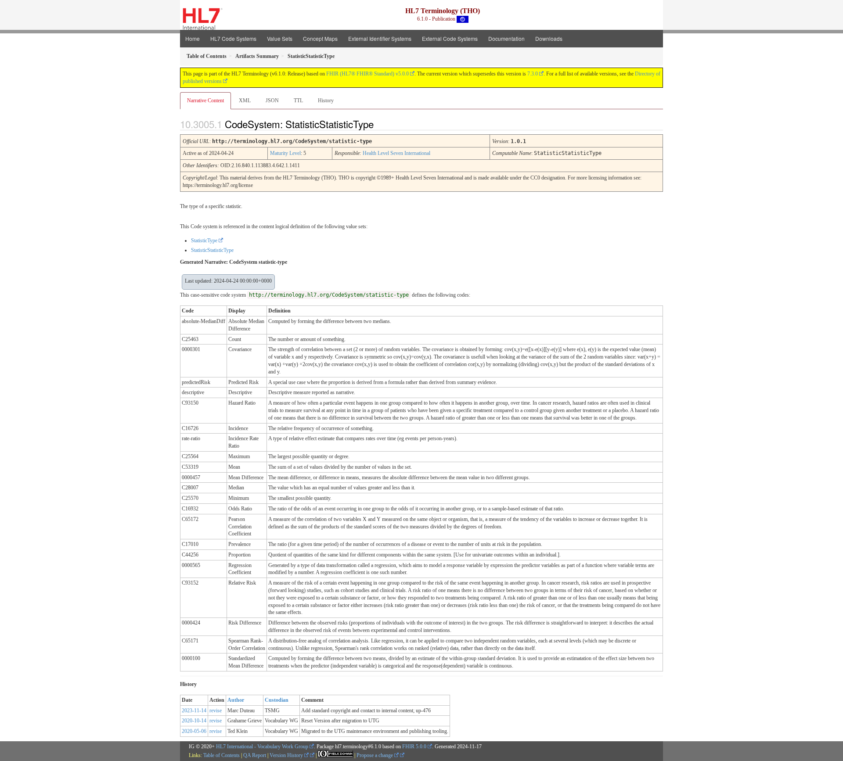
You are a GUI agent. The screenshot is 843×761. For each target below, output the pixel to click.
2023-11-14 (194, 710)
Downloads (548, 38)
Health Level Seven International (396, 153)
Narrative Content (205, 100)
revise (215, 710)
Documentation (506, 38)
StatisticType (204, 240)
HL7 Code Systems (233, 38)
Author (235, 700)
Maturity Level (285, 153)
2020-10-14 (194, 721)
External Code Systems (450, 38)
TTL (298, 100)
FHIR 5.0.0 (414, 746)
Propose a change (375, 755)
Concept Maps (320, 38)
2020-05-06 (194, 731)
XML (245, 100)
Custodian (276, 700)
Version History (287, 755)
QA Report (254, 755)
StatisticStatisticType (212, 250)
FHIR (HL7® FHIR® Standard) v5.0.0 (367, 74)
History (326, 100)
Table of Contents (221, 755)
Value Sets (279, 38)
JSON (272, 100)
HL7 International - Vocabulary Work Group (262, 746)
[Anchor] (381, 124)
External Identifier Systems (379, 38)
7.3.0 (532, 74)
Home (192, 38)
